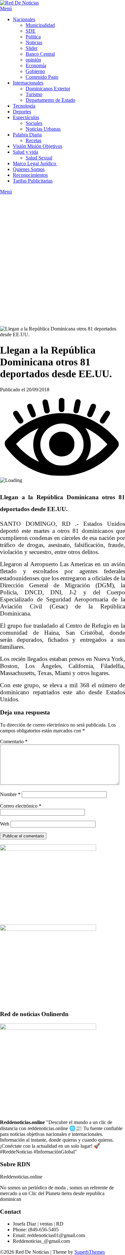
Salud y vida (25, 152)
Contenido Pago (42, 77)
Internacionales (28, 83)
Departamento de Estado (50, 100)
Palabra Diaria (27, 134)
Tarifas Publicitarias (33, 180)
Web (4, 824)
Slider (32, 48)
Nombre (10, 794)
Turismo (34, 94)
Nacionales (24, 19)
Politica (33, 36)
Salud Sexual (39, 157)
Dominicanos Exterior (48, 88)
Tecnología (24, 106)
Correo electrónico (20, 806)
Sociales (34, 123)
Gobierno (35, 71)
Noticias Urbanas (43, 129)
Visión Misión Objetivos (37, 146)
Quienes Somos (29, 169)
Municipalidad (40, 25)
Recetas (33, 140)
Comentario (14, 741)
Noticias (34, 42)
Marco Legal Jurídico (35, 163)
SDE (31, 31)
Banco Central (40, 54)
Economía (36, 65)
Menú (6, 8)
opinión (33, 59)
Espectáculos (26, 117)
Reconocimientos (30, 175)
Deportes (22, 111)
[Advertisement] (62, 260)
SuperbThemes (89, 1252)
